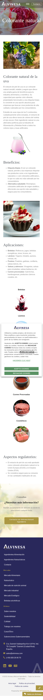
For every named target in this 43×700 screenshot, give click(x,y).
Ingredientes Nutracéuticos (14, 560)
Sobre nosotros (10, 611)
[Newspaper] (15, 666)
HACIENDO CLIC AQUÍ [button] (21, 360)
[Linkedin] (5, 666)
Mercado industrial (11, 590)
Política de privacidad (27, 683)
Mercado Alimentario (12, 575)
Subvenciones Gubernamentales (17, 637)
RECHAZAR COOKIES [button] (21, 373)
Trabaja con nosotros (12, 626)
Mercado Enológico (11, 596)
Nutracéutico (9, 580)
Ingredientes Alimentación (14, 554)
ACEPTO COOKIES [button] (21, 369)
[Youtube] (10, 666)
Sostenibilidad (9, 616)
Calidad (7, 621)
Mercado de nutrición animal (15, 585)
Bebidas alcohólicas (12, 601)
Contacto (7, 565)
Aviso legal (12, 683)
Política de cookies (21, 686)
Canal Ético (8, 632)
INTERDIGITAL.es (26, 691)
